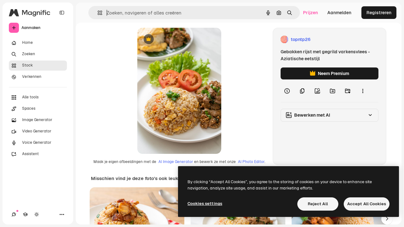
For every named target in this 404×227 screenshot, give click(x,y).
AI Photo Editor (251, 161)
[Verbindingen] (14, 214)
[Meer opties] (362, 90)
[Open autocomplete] (97, 12)
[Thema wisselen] (37, 214)
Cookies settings (204, 203)
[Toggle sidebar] (62, 13)
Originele (179, 40)
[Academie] (25, 214)
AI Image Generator (175, 161)
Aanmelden (339, 12)
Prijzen (310, 12)
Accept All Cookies (366, 204)
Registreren (378, 12)
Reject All (318, 204)
